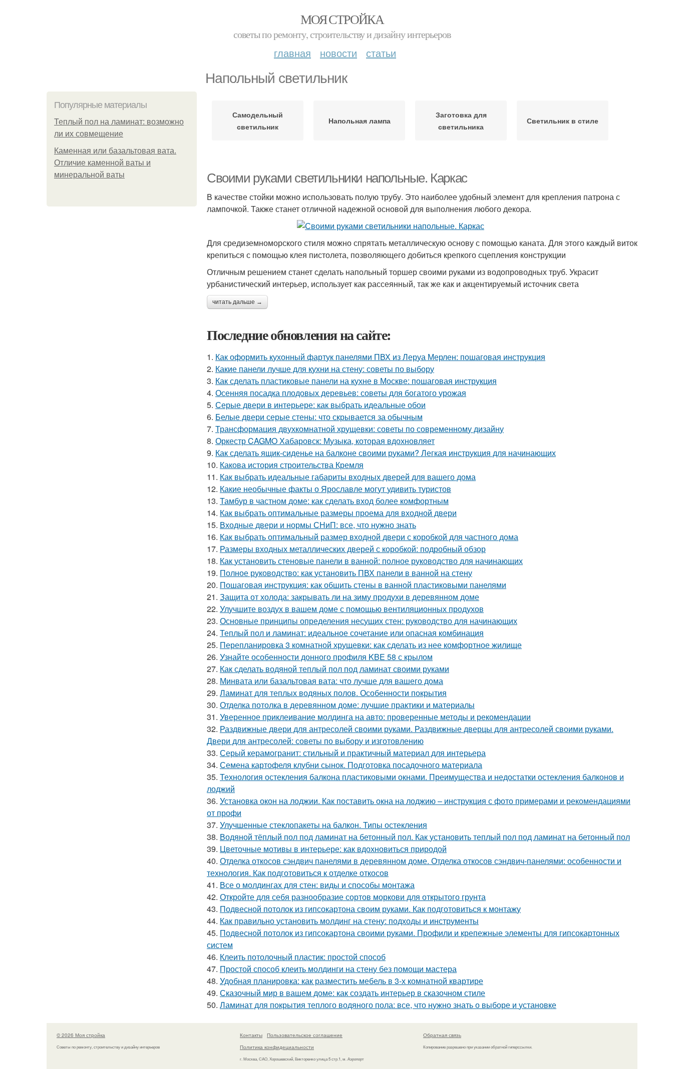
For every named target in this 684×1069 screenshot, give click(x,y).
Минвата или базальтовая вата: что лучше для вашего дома (331, 680)
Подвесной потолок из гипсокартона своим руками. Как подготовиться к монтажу (370, 908)
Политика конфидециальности (277, 1047)
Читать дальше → (237, 302)
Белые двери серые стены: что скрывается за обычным (319, 416)
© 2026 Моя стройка (81, 1035)
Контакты (251, 1035)
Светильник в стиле (562, 121)
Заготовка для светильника (461, 121)
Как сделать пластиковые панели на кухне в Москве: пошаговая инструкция (356, 380)
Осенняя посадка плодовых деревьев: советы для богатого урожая (340, 392)
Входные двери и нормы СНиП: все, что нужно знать (318, 524)
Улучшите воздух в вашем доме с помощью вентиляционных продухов (352, 608)
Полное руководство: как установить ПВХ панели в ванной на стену (346, 572)
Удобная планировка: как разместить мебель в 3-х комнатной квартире (351, 980)
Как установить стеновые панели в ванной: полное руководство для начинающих (371, 560)
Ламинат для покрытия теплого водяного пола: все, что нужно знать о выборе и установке (388, 1004)
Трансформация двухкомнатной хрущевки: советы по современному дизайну (359, 428)
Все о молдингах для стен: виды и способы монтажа (317, 884)
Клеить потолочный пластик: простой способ (303, 956)
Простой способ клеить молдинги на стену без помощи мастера (338, 968)
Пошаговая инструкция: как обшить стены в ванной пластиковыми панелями (363, 584)
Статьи (381, 53)
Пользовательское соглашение (305, 1035)
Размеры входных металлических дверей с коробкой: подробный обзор (353, 548)
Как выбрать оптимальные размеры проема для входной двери (338, 512)
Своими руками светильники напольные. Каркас (337, 178)
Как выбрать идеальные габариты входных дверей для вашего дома (348, 476)
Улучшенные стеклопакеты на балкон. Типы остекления (323, 824)
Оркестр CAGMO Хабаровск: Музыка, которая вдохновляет (325, 440)
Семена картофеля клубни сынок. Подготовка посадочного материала (351, 764)
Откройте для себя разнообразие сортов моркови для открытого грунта (353, 896)
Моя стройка (342, 19)
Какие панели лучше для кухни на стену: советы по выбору (324, 368)
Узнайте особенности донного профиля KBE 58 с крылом (326, 656)
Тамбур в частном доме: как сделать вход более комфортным (334, 500)
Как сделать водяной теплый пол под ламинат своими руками (334, 668)
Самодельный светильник (257, 121)
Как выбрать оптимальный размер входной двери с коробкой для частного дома (369, 536)
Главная (292, 53)
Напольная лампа (359, 121)
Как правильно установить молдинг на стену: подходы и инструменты (349, 920)
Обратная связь (442, 1035)
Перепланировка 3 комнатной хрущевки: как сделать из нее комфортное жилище (371, 644)
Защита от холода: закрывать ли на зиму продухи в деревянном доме (349, 596)
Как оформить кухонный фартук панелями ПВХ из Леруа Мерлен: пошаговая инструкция (380, 356)
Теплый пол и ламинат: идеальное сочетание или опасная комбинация (352, 632)
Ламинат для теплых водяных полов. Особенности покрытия (333, 692)
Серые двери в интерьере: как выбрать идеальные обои (320, 404)
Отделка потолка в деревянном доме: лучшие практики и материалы (347, 704)
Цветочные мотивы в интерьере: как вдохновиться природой (333, 848)
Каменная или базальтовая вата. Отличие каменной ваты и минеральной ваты (115, 162)
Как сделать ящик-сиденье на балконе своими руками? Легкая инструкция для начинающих (385, 452)
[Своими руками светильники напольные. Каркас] (422, 226)
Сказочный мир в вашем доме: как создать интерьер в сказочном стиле (352, 992)
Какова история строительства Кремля (292, 464)
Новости (338, 53)
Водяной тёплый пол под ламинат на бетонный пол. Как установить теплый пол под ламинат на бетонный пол (425, 836)
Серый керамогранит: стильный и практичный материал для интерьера (353, 752)
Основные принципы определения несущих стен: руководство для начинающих (368, 620)
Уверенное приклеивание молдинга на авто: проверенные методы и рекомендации (375, 716)
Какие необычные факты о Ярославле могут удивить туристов (335, 488)
